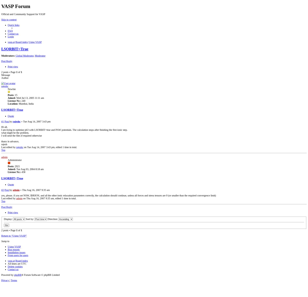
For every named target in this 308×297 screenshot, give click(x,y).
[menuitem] (10, 31)
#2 (2, 190)
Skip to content (9, 19)
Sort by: (30, 219)
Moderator (40, 55)
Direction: (53, 219)
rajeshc (4, 86)
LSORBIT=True (14, 49)
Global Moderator (25, 55)
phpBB (17, 275)
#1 (2, 121)
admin (4, 157)
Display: (8, 219)
